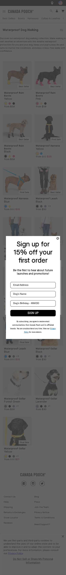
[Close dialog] (58, 238)
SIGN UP (33, 313)
